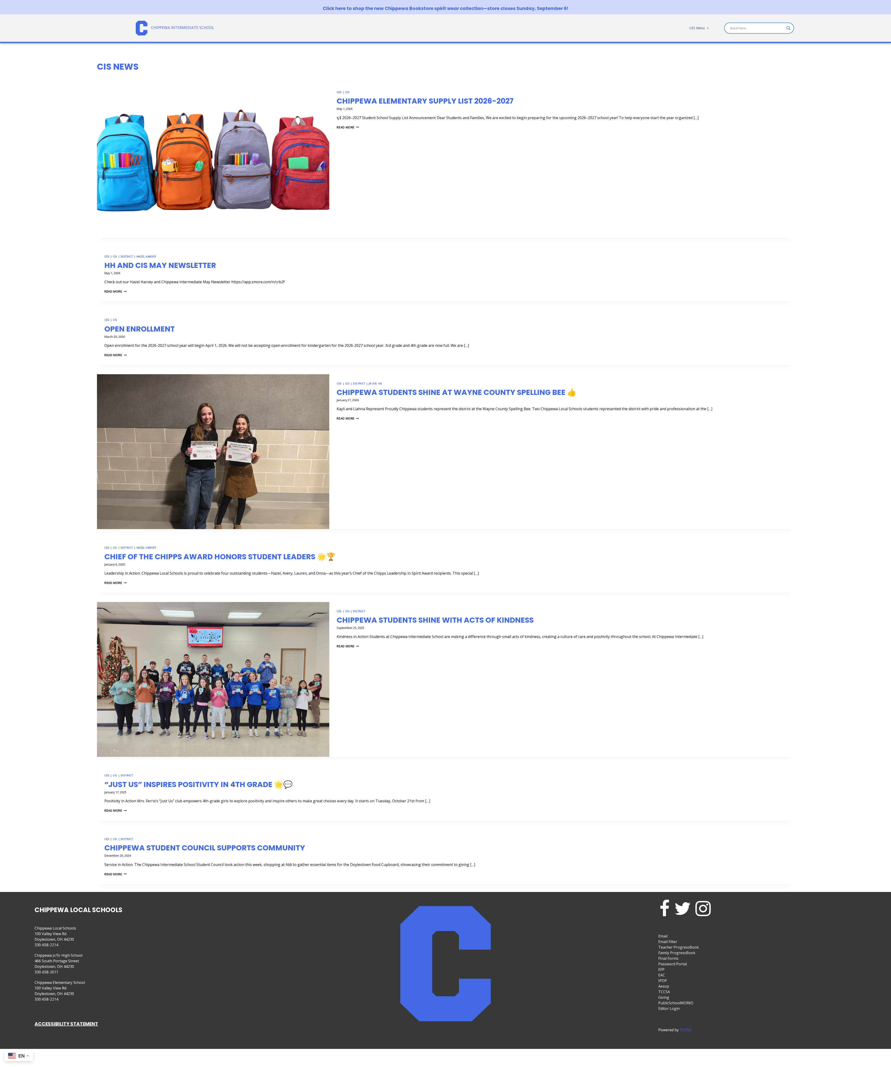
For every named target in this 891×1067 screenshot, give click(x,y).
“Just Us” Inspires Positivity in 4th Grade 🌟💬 (198, 784)
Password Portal (672, 963)
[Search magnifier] (788, 28)
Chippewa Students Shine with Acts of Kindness (435, 620)
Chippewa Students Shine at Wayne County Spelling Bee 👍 (456, 392)
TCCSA (664, 991)
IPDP (662, 980)
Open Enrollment (139, 329)
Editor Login (669, 1008)
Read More (348, 127)
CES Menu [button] (697, 28)
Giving (663, 997)
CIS (347, 92)
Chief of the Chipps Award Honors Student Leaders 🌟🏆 (220, 556)
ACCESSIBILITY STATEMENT (66, 1024)
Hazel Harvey (146, 256)
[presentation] (213, 160)
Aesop (663, 986)
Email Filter (667, 941)
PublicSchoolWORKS (675, 1002)
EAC (661, 975)
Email (663, 936)
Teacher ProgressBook (678, 947)
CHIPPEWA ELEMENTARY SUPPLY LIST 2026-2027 (425, 101)
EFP (661, 969)
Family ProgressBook (676, 952)
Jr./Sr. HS (375, 383)
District (127, 256)
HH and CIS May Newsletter (160, 265)
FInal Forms (668, 958)
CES (339, 92)
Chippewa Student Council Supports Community (204, 848)
